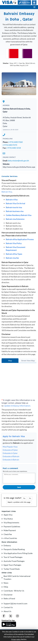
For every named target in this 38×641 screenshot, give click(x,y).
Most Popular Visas (10, 447)
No (30, 498)
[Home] (9, 2)
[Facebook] (4, 616)
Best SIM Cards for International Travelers (17, 577)
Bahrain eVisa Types (14, 254)
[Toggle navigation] (34, 7)
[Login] (34, 2)
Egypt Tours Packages (12, 565)
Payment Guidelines (12, 526)
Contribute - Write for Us (14, 591)
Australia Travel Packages (14, 561)
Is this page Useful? (12, 498)
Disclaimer (8, 594)
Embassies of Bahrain (11, 456)
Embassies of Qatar (10, 450)
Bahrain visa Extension (15, 219)
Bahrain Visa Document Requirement (15, 248)
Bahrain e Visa (12, 199)
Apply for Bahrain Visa (14, 436)
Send (19, 487)
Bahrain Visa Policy (14, 243)
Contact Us (8, 607)
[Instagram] (17, 616)
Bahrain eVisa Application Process (20, 239)
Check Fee (8, 534)
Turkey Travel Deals (12, 569)
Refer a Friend (9, 598)
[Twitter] (10, 616)
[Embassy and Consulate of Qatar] (26, 53)
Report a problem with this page (19, 502)
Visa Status (8, 519)
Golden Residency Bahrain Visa (18, 215)
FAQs (6, 587)
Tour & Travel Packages (13, 557)
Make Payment (10, 530)
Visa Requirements (11, 522)
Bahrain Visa (7, 192)
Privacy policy (16, 639)
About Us (7, 611)
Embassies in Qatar (10, 453)
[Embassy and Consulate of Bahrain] (12, 53)
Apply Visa (8, 515)
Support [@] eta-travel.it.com (15, 603)
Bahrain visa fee (12, 258)
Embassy (7, 545)
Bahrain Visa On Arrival (15, 203)
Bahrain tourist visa (14, 207)
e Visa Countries (10, 538)
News (6, 583)
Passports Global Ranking (14, 549)
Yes (24, 498)
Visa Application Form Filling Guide (18, 553)
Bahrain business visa (14, 211)
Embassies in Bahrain (11, 460)
